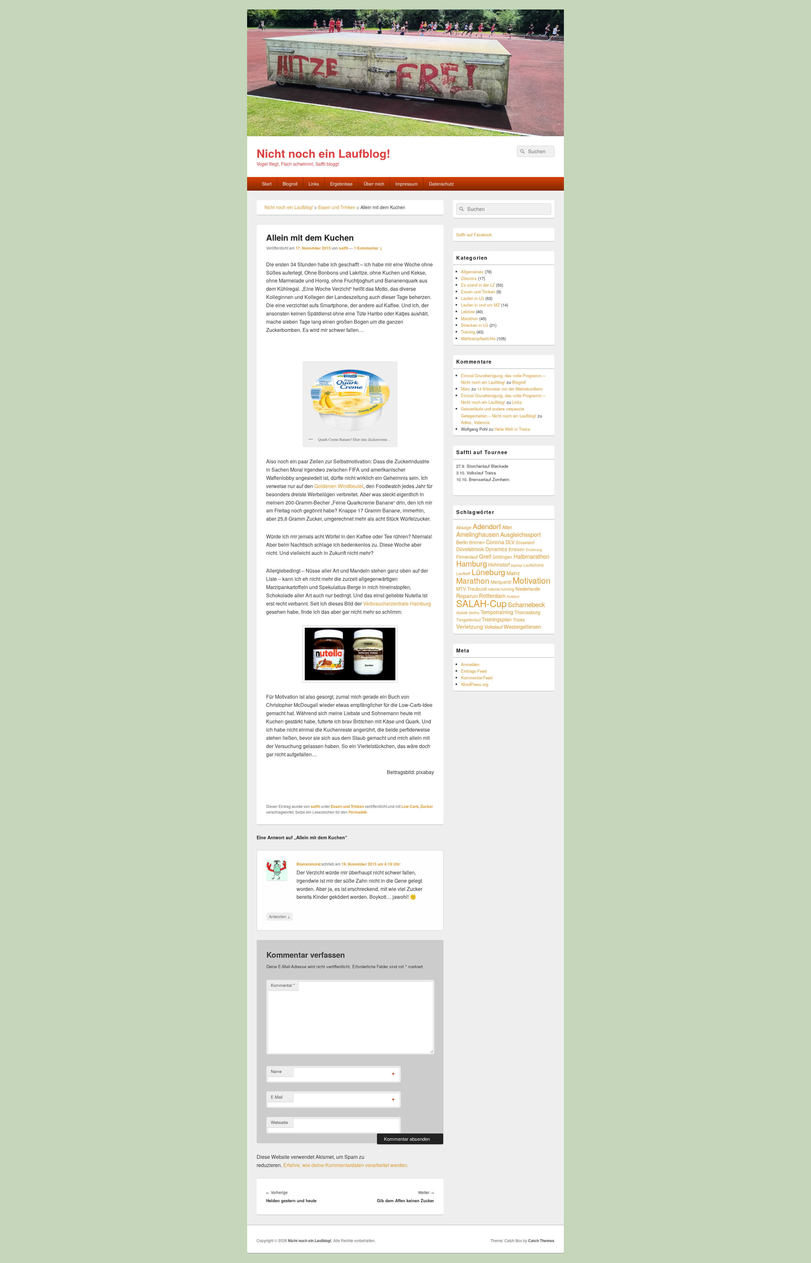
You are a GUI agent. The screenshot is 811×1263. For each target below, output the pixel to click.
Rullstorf (513, 596)
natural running (501, 589)
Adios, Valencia (475, 422)
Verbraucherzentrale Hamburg (397, 603)
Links (314, 184)
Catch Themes (541, 1240)
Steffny (474, 612)
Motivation (532, 580)
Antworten (279, 916)
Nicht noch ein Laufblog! (323, 153)
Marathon (469, 318)
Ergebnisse (341, 184)
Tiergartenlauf (468, 619)
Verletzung (469, 626)
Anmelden (470, 664)
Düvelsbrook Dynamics (481, 548)
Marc (465, 389)
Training (468, 332)
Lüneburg (488, 571)
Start (266, 184)
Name (276, 1071)
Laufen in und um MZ (480, 305)
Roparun (467, 596)
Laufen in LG (472, 298)
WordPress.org (474, 684)
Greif (485, 556)
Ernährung (534, 549)
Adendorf (487, 526)
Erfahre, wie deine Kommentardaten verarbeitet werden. (345, 1165)
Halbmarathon (531, 556)
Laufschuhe (533, 565)
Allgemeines (472, 272)
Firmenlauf (467, 556)
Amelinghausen (477, 534)
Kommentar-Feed (476, 678)
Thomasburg (527, 612)
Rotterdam (492, 595)
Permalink (357, 812)
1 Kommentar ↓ (368, 248)
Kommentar (283, 985)
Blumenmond (309, 864)
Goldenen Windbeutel (338, 486)
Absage (463, 527)
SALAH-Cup (481, 603)
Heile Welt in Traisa (512, 429)
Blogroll (290, 184)
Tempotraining (497, 612)
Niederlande (527, 588)
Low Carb (409, 806)
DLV (510, 541)
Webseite (279, 1122)
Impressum (406, 184)
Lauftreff (463, 573)
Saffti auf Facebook (474, 235)
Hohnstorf (499, 564)
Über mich (374, 184)
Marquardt (501, 582)
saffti (343, 248)
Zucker (426, 806)
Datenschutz (441, 184)
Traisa (519, 619)
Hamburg (471, 563)
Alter (507, 527)
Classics (469, 278)
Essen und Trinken (347, 806)
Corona (495, 542)
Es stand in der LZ (478, 285)
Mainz (513, 572)
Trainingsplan (497, 619)
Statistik (462, 612)
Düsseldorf (525, 542)
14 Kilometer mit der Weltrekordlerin (510, 389)
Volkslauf (493, 626)
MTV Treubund (471, 588)
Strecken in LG (474, 325)
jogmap (516, 565)
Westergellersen (522, 626)
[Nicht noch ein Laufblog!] (405, 134)
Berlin (462, 542)
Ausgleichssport (520, 534)
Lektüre (468, 311)
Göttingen (502, 557)
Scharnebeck (526, 604)
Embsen (516, 549)
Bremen (477, 542)
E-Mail (277, 1097)
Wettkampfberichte (478, 338)
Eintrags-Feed (474, 671)
